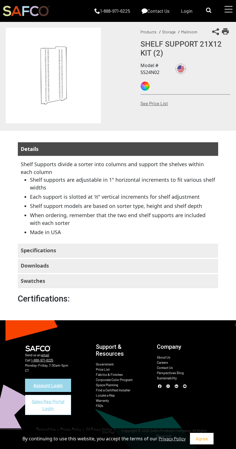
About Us (163, 357)
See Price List (154, 103)
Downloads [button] (35, 265)
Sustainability (167, 378)
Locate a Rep (105, 395)
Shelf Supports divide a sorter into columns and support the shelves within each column (118, 198)
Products (148, 31)
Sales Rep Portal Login (48, 405)
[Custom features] (145, 86)
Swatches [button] (33, 280)
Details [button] (30, 148)
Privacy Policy (172, 438)
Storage (169, 31)
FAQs (99, 405)
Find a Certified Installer (113, 390)
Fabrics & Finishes (109, 374)
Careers (162, 362)
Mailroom (189, 31)
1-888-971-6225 (42, 360)
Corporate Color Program (114, 380)
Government (105, 364)
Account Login (48, 385)
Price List (103, 369)
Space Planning (107, 385)
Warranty (102, 400)
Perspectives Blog (170, 373)
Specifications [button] (38, 250)
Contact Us (165, 367)
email (45, 355)
